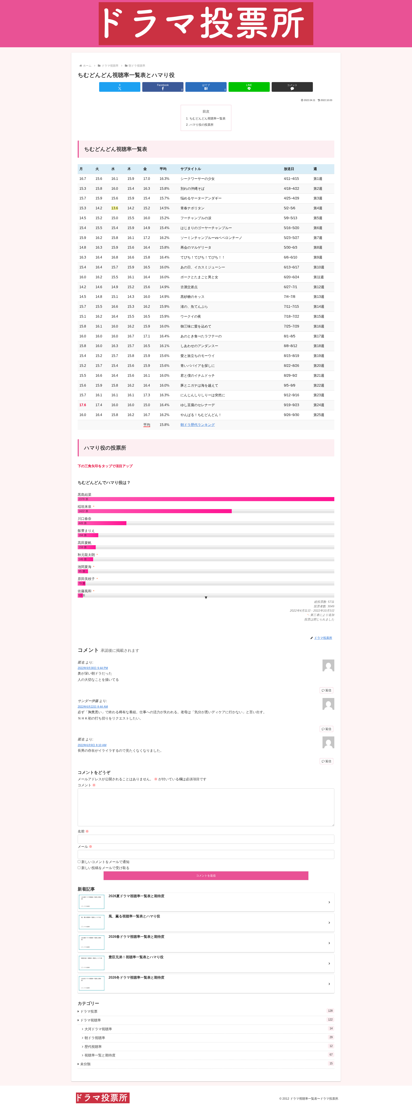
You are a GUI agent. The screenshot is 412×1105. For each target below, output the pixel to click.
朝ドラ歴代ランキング (197, 425)
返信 (328, 690)
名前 (83, 831)
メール (85, 846)
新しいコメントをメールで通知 (105, 862)
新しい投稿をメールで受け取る (105, 868)
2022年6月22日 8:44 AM (93, 706)
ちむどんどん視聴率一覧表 (207, 118)
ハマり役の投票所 (201, 124)
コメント (87, 785)
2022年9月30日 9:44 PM (93, 668)
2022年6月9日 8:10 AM (92, 745)
